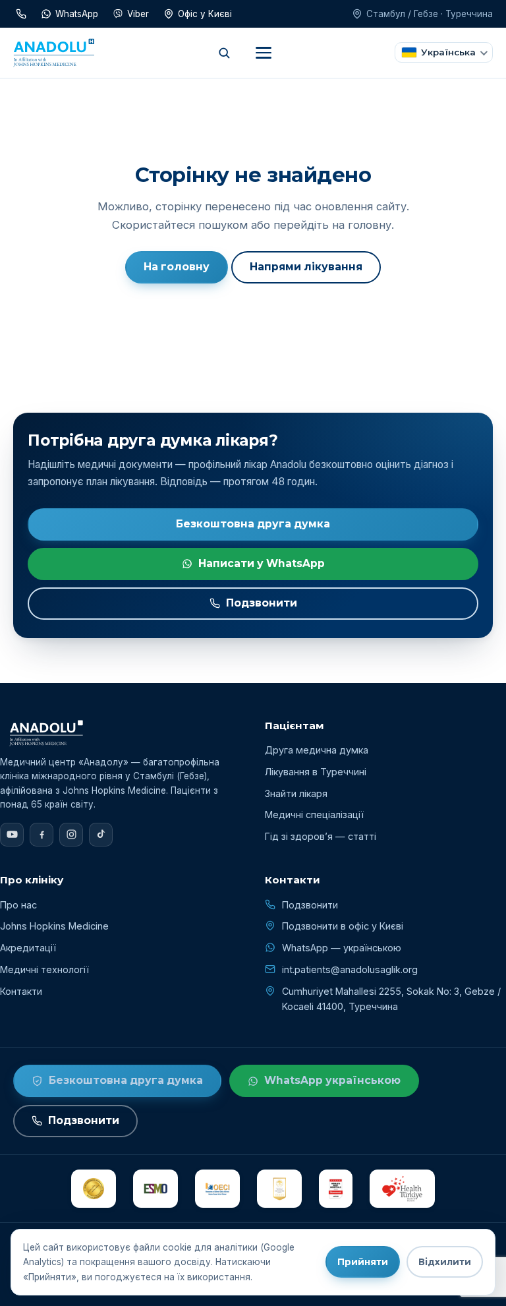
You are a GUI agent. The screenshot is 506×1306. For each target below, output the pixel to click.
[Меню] (263, 53)
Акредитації (28, 947)
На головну (177, 266)
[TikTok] (101, 834)
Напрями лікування (306, 266)
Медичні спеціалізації (314, 814)
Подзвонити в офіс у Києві (342, 926)
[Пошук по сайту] (224, 53)
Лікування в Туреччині (315, 771)
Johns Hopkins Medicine (54, 926)
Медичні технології (44, 969)
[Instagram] (71, 834)
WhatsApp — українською (341, 947)
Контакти (21, 991)
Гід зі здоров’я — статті (320, 836)
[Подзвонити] (21, 14)
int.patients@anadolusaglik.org (350, 969)
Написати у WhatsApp (261, 563)
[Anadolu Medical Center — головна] (53, 52)
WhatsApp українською (332, 1080)
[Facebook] (41, 834)
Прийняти (362, 1262)
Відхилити (444, 1262)
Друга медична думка (316, 750)
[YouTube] (12, 834)
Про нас (18, 904)
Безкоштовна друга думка (253, 524)
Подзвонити (261, 603)
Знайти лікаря (296, 793)
